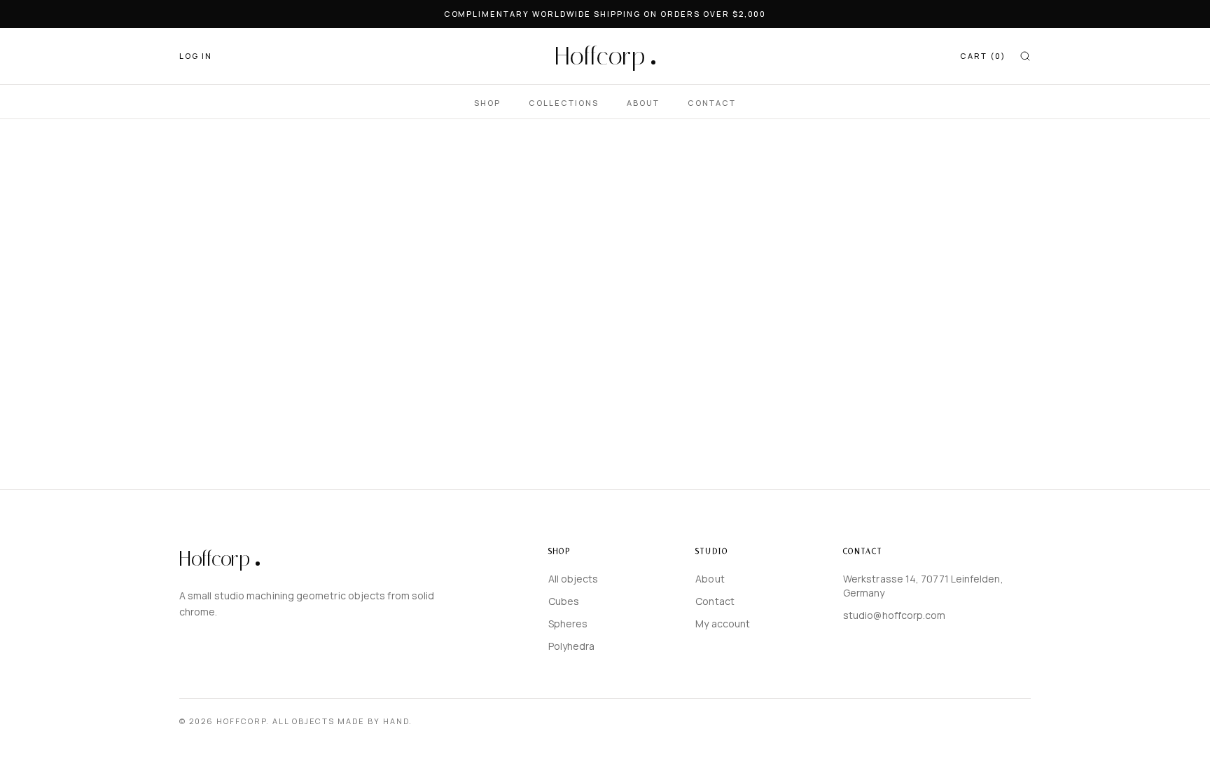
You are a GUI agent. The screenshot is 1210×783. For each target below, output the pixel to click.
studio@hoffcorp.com (894, 615)
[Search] (1025, 56)
